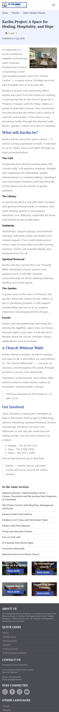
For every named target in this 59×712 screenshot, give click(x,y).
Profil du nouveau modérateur (14, 653)
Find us (6, 633)
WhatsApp (5, 692)
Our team (6, 645)
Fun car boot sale (11, 537)
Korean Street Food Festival (17, 514)
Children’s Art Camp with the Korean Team (25, 519)
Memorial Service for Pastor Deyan (20, 554)
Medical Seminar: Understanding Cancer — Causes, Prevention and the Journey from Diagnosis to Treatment (29, 496)
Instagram (19, 692)
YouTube (27, 692)
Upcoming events (10, 641)
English (11, 33)
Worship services (9, 637)
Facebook (12, 692)
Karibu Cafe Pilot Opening (16, 525)
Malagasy (6, 710)
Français (6, 706)
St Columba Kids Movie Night (17, 542)
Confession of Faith (10, 649)
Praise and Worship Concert (17, 531)
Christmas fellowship (13, 548)
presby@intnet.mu (14, 679)
